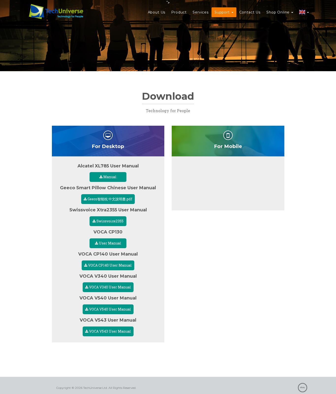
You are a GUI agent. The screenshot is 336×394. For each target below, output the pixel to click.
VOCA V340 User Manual (109, 287)
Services (201, 12)
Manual (110, 177)
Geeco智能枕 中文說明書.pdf (109, 199)
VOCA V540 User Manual (109, 309)
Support (222, 12)
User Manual (109, 243)
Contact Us (249, 12)
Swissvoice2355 (109, 221)
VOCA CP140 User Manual (109, 265)
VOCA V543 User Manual (109, 331)
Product (179, 12)
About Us (157, 12)
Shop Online (278, 12)
